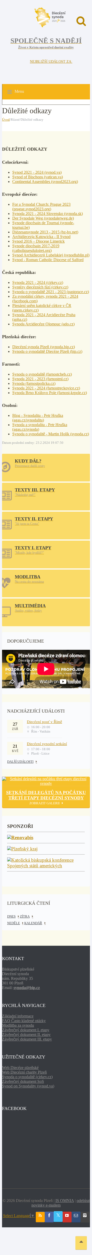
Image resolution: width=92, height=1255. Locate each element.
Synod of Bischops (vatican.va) (37, 177)
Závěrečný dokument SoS (23, 1081)
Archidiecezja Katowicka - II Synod (41, 236)
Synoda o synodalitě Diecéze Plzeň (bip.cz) (47, 351)
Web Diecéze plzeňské (20, 1067)
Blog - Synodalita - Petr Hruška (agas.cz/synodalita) (37, 417)
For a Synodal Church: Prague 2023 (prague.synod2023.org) (41, 206)
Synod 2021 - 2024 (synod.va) (37, 172)
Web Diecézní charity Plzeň (24, 1072)
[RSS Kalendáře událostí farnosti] (40, 1217)
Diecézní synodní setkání (47, 744)
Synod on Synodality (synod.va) (28, 1086)
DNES (11, 916)
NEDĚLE (13, 923)
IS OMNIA (64, 1200)
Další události (20, 762)
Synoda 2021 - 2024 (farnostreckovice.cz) (46, 388)
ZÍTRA (25, 916)
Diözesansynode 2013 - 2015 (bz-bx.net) (45, 232)
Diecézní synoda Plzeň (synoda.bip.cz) (43, 347)
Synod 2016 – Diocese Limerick (38, 241)
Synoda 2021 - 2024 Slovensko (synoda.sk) (47, 213)
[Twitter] (58, 1216)
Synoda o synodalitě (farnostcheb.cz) (42, 374)
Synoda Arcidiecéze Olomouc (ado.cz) (43, 324)
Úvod (6, 119)
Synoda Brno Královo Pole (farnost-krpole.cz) (49, 392)
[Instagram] (84, 1217)
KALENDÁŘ (33, 923)
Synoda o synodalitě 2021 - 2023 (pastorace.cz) (50, 292)
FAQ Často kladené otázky (24, 1021)
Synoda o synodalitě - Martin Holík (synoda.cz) (50, 434)
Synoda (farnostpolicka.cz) (33, 383)
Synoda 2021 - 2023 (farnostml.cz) (40, 379)
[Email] (76, 1217)
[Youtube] (67, 1217)
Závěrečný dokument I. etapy (25, 1030)
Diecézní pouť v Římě (44, 722)
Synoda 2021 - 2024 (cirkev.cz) (37, 282)
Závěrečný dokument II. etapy (26, 1034)
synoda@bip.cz (27, 987)
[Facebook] (49, 1217)
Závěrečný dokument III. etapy (27, 1039)
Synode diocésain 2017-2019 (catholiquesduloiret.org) (35, 248)
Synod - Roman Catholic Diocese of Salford (48, 260)
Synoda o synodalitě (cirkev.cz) (27, 1077)
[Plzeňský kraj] (22, 849)
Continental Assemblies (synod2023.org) (45, 181)
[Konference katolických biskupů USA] (46, 866)
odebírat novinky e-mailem (60, 1202)
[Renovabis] (20, 838)
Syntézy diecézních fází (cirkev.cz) (40, 287)
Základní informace (17, 1016)
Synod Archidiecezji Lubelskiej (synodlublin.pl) (50, 255)
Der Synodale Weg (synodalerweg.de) (43, 218)
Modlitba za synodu (18, 1025)
